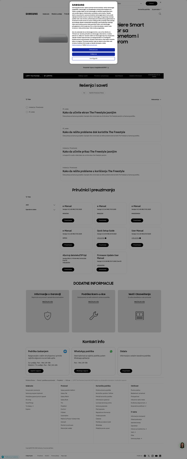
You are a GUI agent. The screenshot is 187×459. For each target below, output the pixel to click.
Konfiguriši (93, 58)
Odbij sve (93, 54)
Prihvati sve (93, 50)
